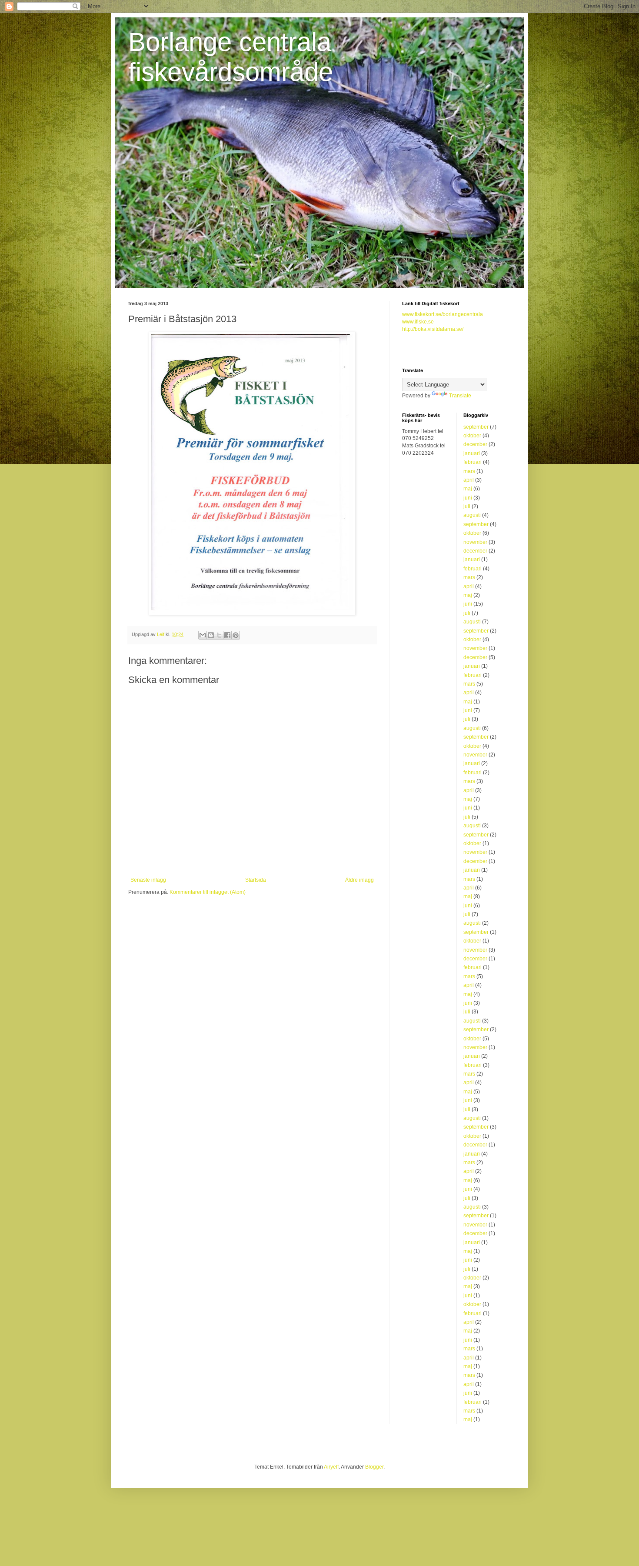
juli (466, 506)
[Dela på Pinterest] (235, 635)
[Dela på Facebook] (227, 635)
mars (469, 471)
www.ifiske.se (418, 322)
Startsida (255, 880)
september (476, 427)
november (475, 542)
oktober (472, 436)
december (475, 444)
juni (467, 498)
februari (472, 462)
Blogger (374, 1467)
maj (467, 489)
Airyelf (331, 1467)
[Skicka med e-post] (202, 635)
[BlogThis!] (210, 635)
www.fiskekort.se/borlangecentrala (442, 314)
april (468, 480)
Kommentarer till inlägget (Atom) (208, 892)
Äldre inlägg (359, 880)
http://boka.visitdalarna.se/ (432, 329)
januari (471, 453)
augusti (472, 515)
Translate (460, 396)
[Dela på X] (219, 635)
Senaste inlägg (148, 880)
